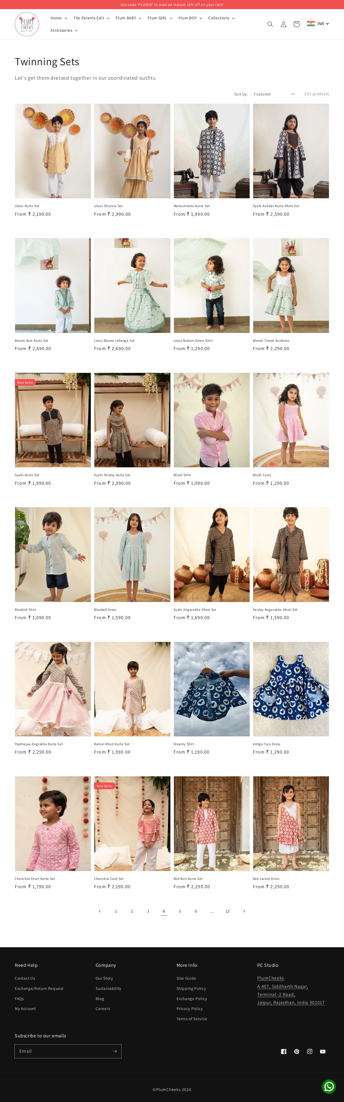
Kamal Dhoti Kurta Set (112, 744)
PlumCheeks (168, 1089)
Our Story (104, 978)
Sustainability (108, 988)
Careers (103, 1008)
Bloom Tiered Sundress (271, 340)
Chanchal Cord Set (108, 878)
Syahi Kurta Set (27, 475)
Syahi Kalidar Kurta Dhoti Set (276, 206)
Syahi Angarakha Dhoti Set (195, 609)
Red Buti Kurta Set (188, 878)
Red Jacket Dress (266, 878)
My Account (25, 1008)
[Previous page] (100, 911)
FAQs (19, 998)
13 (228, 911)
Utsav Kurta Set (27, 206)
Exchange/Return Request (39, 988)
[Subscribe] (114, 1051)
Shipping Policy (191, 988)
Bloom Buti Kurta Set (31, 340)
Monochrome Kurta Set (192, 206)
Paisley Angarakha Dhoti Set (275, 609)
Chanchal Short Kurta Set (35, 878)
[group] (172, 4)
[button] (270, 24)
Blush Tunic (262, 475)
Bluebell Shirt (25, 609)
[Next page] (243, 911)
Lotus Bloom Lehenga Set (114, 340)
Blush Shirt (182, 475)
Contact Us (25, 978)
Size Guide (186, 978)
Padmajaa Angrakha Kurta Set (39, 744)
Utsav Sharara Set (108, 206)
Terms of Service (192, 1018)
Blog (100, 998)
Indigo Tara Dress (266, 744)
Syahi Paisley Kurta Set (112, 475)
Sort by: (241, 94)
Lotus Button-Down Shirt (193, 340)
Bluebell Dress (105, 609)
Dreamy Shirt (184, 744)
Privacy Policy (190, 1008)
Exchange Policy (192, 998)
